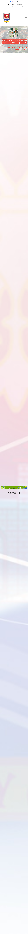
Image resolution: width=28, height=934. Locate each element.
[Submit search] (22, 6)
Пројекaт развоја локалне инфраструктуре (14, 41)
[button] (26, 17)
